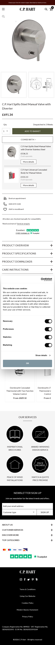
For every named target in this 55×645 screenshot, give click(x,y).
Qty (5, 124)
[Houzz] (36, 579)
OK (27, 363)
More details (28, 161)
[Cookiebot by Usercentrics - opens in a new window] (41, 279)
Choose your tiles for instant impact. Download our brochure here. (27, 2)
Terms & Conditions (28, 589)
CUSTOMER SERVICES (12, 530)
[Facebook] (24, 579)
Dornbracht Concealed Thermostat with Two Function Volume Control (19, 390)
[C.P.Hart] (27, 9)
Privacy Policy (27, 616)
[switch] (48, 329)
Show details (41, 355)
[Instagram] (21, 579)
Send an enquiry (23, 224)
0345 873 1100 (15, 204)
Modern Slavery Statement (27, 610)
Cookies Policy (27, 603)
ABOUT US (7, 524)
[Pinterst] (33, 579)
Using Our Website (27, 596)
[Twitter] (28, 579)
